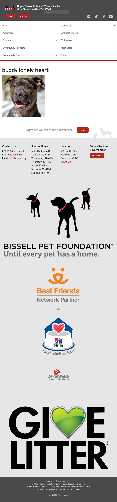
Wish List (23, 16)
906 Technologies (61, 495)
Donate (10, 16)
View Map (66, 161)
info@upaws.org (17, 158)
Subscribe (97, 155)
